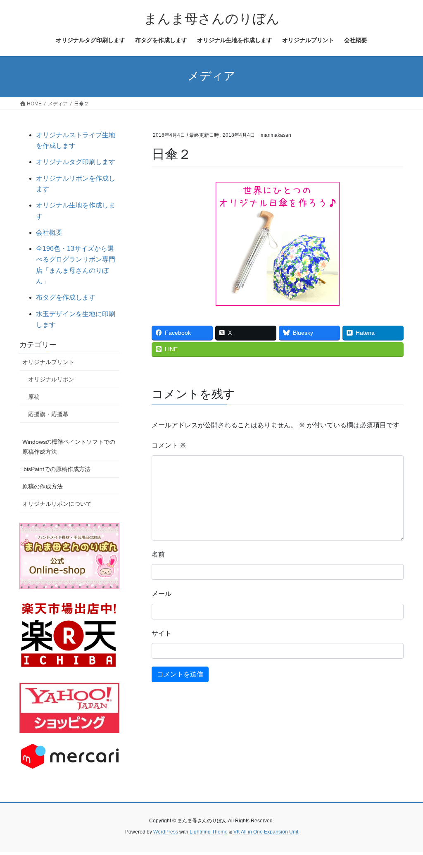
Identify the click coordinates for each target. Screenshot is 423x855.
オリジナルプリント (48, 362)
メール (161, 593)
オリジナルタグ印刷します (75, 161)
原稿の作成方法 (42, 486)
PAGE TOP (405, 822)
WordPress (165, 832)
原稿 (34, 396)
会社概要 (49, 232)
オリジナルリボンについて (57, 503)
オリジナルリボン (51, 379)
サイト (161, 633)
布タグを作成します (65, 297)
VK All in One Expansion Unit (265, 832)
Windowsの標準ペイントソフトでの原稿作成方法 (68, 446)
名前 (158, 554)
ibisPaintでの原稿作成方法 (56, 469)
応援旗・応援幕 (48, 414)
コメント (169, 445)
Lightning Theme (209, 832)
